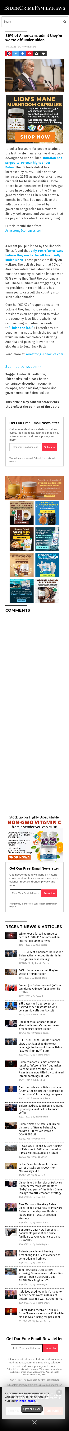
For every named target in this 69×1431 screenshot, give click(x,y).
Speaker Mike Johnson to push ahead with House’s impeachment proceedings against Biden (39, 1025)
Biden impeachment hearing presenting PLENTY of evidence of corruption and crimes (39, 1255)
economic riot (28, 388)
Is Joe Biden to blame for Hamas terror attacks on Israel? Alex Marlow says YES (38, 1168)
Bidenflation (36, 374)
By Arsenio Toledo (40, 963)
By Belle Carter (40, 945)
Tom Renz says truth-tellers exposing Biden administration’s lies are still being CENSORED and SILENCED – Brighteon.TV (41, 1275)
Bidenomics (13, 379)
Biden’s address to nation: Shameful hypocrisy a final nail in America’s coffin (41, 1109)
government (14, 393)
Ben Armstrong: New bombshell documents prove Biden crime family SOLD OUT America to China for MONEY (39, 1235)
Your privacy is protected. (21, 458)
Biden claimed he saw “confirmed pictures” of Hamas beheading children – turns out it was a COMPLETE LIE (39, 1129)
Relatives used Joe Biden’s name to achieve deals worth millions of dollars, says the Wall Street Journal (41, 1295)
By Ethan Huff (39, 1014)
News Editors (29, 46)
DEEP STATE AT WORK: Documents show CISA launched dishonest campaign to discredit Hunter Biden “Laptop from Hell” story (40, 1045)
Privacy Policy (25, 1400)
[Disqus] (34, 664)
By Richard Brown (41, 1055)
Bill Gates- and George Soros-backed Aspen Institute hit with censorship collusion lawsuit (38, 1007)
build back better (35, 379)
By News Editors (39, 978)
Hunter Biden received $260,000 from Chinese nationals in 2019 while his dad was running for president (41, 1313)
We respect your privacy (50, 1369)
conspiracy (13, 383)
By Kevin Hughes (40, 1244)
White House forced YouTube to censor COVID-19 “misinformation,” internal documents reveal (40, 937)
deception (29, 383)
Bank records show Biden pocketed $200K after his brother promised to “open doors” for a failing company (41, 1091)
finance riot (47, 388)
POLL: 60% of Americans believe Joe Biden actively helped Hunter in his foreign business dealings (41, 955)
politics (44, 393)
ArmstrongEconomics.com (23, 230)
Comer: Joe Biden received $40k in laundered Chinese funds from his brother (40, 989)
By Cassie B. (38, 996)
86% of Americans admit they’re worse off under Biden (38, 972)
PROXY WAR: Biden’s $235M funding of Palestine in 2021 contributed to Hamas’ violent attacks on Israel (40, 1149)
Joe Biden (31, 393)
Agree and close (31, 1409)
